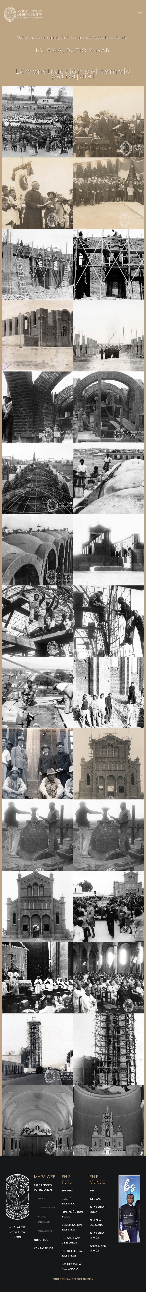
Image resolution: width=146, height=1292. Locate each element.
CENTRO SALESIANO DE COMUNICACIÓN (73, 1279)
